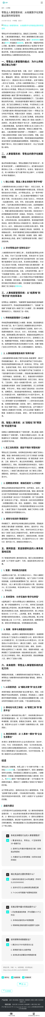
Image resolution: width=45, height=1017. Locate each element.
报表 (21, 1002)
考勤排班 (21, 1000)
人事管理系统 (35, 40)
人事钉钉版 (33, 1004)
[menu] (42, 3)
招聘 (36, 1000)
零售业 (9, 779)
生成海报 (8, 991)
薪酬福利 (27, 1000)
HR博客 (14, 20)
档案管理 (20, 43)
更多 (39, 1004)
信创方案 (14, 1004)
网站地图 (23, 1008)
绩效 (32, 1000)
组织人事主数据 (13, 1000)
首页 (3, 8)
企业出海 (20, 1004)
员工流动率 (9, 770)
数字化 (7, 43)
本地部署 (26, 1004)
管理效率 (18, 286)
